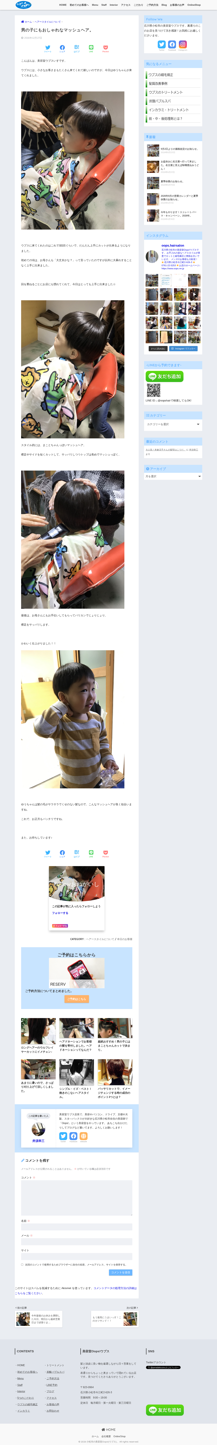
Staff (104, 5)
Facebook (73, 1141)
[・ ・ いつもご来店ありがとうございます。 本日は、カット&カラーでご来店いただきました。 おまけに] (194, 308)
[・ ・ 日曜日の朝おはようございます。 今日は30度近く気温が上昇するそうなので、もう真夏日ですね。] (180, 337)
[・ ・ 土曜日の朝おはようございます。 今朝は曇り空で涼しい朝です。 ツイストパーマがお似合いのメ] (152, 308)
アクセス (126, 5)
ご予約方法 (152, 5)
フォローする (60, 913)
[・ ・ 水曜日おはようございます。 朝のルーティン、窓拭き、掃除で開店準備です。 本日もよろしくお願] (180, 308)
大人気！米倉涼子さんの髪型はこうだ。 (166, 449)
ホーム (95, 1436)
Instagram (182, 50)
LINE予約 (52, 1385)
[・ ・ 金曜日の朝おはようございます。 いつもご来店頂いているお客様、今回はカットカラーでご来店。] (166, 308)
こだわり (138, 5)
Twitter (63, 1141)
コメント (28, 1177)
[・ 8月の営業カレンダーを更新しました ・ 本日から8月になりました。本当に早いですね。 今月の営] (194, 280)
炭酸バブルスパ (55, 1372)
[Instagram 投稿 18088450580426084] (166, 280)
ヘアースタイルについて (100, 939)
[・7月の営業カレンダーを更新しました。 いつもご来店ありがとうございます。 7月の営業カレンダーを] (152, 294)
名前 (25, 1220)
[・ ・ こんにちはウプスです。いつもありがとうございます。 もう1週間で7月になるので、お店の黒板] (194, 294)
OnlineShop (194, 5)
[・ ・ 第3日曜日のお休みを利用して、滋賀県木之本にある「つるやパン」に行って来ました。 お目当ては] (180, 294)
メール (27, 1235)
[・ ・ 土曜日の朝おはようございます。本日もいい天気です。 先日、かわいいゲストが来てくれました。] (152, 323)
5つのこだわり (25, 1398)
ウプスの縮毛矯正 (27, 1404)
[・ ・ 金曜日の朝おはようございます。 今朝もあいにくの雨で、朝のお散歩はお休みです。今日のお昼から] (194, 337)
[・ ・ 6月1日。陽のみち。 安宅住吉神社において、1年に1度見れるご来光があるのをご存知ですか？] (166, 337)
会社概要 (106, 1436)
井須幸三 (193, 449)
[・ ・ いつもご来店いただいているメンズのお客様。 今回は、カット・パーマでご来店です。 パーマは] (166, 294)
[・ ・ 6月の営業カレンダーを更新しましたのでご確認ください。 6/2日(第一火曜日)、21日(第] (152, 337)
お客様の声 (53, 1404)
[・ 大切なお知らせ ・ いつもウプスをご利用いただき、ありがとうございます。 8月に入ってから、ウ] (180, 280)
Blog (164, 5)
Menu (95, 5)
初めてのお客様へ (79, 5)
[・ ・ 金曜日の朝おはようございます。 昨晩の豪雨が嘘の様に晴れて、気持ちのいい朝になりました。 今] (166, 323)
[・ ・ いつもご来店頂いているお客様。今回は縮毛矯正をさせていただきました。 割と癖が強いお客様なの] (180, 323)
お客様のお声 (177, 5)
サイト (25, 1250)
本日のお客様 (124, 939)
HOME (63, 5)
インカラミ (23, 1410)
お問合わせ (53, 1410)
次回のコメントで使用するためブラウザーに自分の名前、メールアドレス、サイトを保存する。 (76, 1264)
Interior (114, 5)
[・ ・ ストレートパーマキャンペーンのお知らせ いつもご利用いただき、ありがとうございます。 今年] (194, 323)
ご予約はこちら (76, 999)
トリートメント (55, 1365)
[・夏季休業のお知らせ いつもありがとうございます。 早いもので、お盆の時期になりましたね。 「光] (152, 280)
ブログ (50, 1391)
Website (83, 1141)
